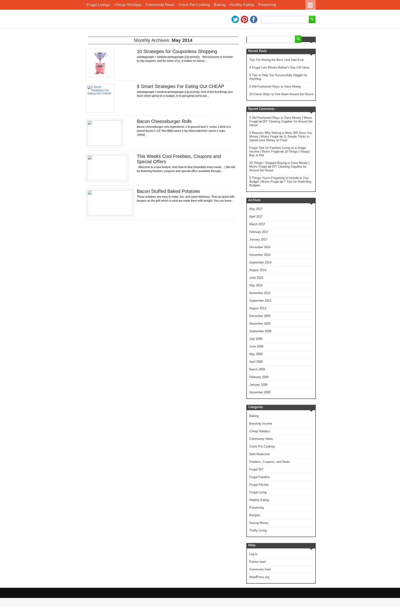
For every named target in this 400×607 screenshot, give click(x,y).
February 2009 (259, 377)
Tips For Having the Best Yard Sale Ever (276, 60)
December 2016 (259, 247)
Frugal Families (259, 477)
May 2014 (255, 285)
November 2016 (259, 255)
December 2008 (259, 392)
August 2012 (257, 308)
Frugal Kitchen (259, 484)
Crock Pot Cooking (194, 5)
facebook (254, 19)
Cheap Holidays (128, 5)
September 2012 (260, 300)
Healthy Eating (242, 5)
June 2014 (256, 277)
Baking (219, 5)
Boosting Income (260, 423)
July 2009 (255, 339)
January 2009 (258, 384)
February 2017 (259, 232)
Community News (160, 5)
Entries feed (257, 561)
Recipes (254, 515)
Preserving (267, 5)
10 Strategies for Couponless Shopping (177, 51)
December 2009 (259, 316)
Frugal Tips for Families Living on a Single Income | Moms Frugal (277, 149)
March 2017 (257, 224)
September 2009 (260, 331)
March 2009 (257, 369)
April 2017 (256, 216)
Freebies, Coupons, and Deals (269, 461)
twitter (235, 19)
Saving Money (259, 523)
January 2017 (258, 239)
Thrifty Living (258, 530)
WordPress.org (259, 577)
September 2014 (260, 262)
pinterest (244, 19)
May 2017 (255, 209)
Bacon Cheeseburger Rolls (164, 121)
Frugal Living (98, 5)
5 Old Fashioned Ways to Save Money (275, 86)
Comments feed (260, 569)
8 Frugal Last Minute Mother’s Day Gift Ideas (279, 67)
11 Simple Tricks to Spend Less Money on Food (279, 138)
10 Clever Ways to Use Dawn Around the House (281, 94)
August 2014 (257, 270)
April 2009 (256, 361)
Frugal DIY (256, 469)
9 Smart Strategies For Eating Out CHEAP (180, 86)
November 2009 (259, 323)
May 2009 (255, 354)
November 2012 (259, 293)
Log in (253, 554)
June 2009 (256, 346)
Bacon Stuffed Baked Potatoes (168, 191)
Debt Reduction (259, 454)
